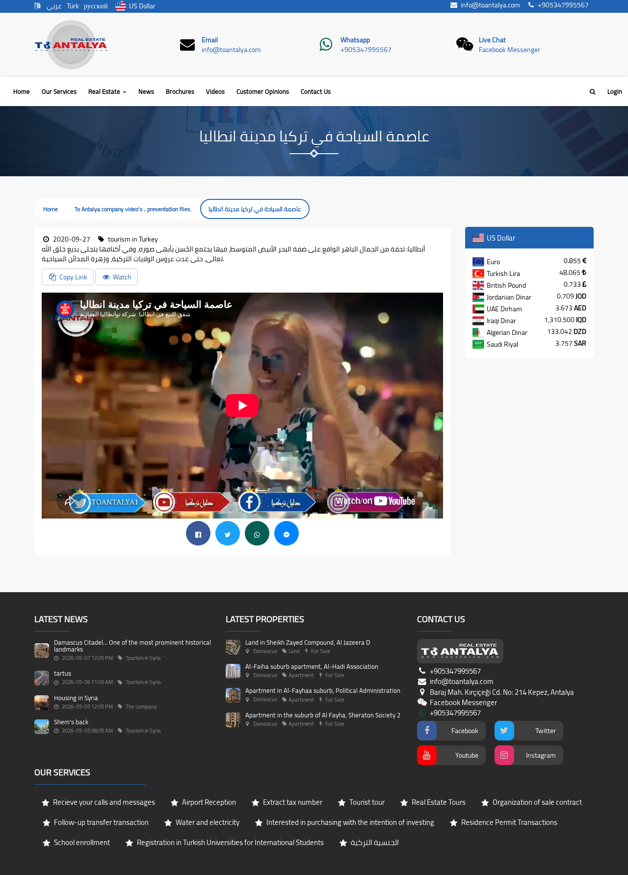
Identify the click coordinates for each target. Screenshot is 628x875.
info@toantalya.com (231, 49)
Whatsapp (355, 39)
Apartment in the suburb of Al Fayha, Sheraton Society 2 (322, 715)
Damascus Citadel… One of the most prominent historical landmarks (132, 645)
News (146, 91)
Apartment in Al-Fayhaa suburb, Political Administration (322, 690)
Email (210, 39)
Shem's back (71, 722)
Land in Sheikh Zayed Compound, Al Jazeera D (307, 642)
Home (21, 91)
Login (614, 91)
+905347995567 (366, 49)
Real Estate (105, 91)
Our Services (59, 91)
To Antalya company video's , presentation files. (133, 209)
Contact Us (316, 91)
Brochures (180, 91)
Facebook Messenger (509, 49)
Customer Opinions (262, 91)
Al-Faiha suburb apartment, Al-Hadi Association (311, 666)
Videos (215, 91)
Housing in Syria (76, 698)
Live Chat (492, 39)
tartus (62, 673)
